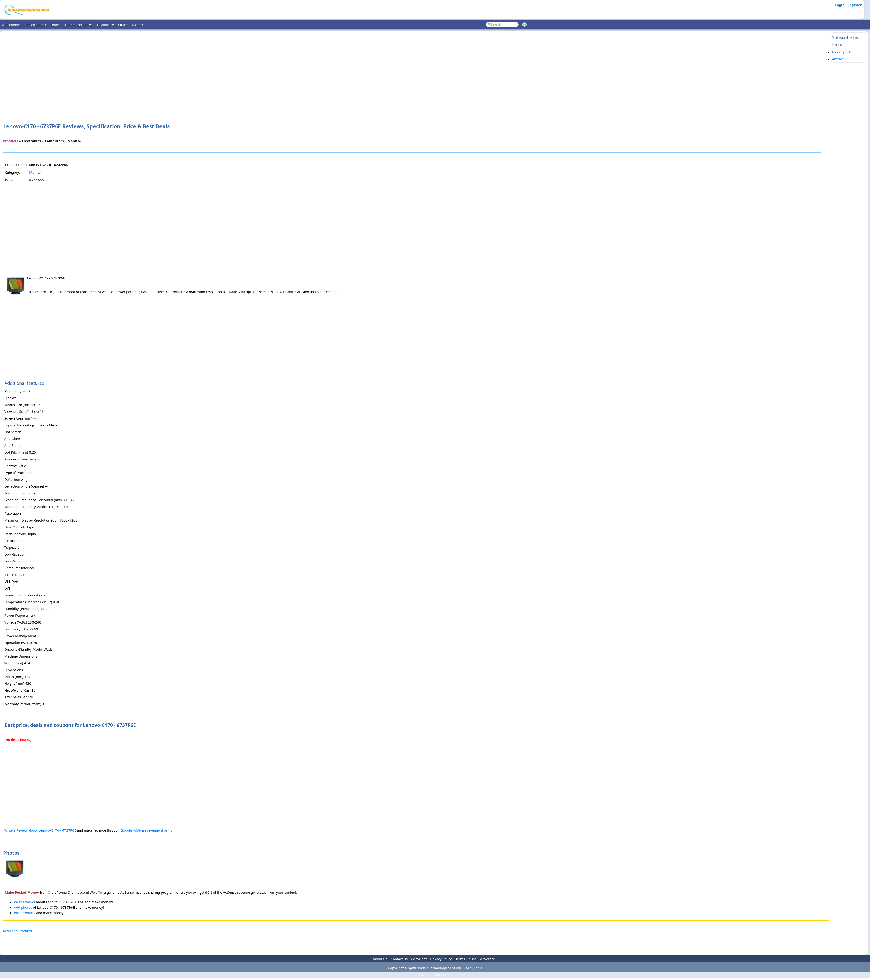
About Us (380, 958)
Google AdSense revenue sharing (146, 830)
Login (840, 4)
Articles (837, 59)
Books (55, 24)
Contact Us (399, 958)
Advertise (487, 958)
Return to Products (17, 931)
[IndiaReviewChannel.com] (26, 16)
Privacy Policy (441, 958)
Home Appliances (78, 24)
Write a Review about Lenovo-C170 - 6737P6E (40, 830)
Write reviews (24, 902)
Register (854, 4)
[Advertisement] (416, 70)
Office (123, 24)
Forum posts (842, 52)
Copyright (419, 958)
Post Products (24, 912)
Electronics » (36, 24)
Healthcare (105, 24)
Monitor (35, 172)
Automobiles (12, 24)
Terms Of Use (465, 958)
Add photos (23, 907)
